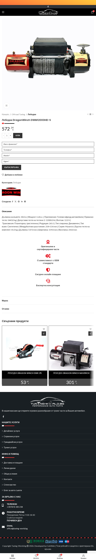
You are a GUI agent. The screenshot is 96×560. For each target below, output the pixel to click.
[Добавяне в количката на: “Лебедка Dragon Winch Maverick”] (90, 333)
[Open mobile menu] (3, 12)
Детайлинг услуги (12, 431)
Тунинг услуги (10, 447)
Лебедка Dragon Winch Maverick (71, 373)
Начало (5, 114)
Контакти (8, 479)
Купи (18, 135)
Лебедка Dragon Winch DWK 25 (25, 373)
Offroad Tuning (18, 114)
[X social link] (15, 201)
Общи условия (10, 473)
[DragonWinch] (11, 192)
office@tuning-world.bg (17, 528)
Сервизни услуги (11, 436)
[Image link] (48, 401)
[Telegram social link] (25, 201)
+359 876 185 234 (15, 507)
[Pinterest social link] (18, 201)
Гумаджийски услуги (13, 442)
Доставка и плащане (13, 462)
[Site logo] (48, 12)
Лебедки (32, 114)
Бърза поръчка (11, 167)
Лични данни (10, 468)
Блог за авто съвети (13, 490)
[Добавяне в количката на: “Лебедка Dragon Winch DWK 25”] (44, 333)
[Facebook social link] (48, 6)
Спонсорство (10, 484)
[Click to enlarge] (6, 105)
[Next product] (93, 114)
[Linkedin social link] (21, 201)
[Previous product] (88, 114)
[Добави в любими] (44, 329)
